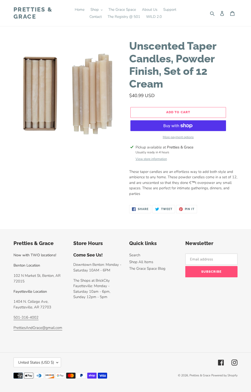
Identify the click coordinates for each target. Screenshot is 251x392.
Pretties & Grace (32, 13)
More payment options (178, 137)
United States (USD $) (36, 362)
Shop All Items (141, 261)
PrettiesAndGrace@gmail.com (37, 327)
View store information (151, 159)
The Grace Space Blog (147, 268)
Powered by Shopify (224, 375)
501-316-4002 (25, 317)
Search (134, 255)
